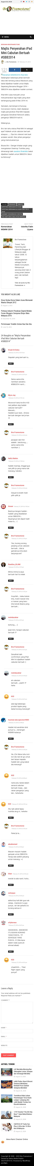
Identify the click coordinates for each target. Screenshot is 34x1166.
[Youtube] (23, 1)
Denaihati (12, 204)
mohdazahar (13, 617)
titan (10, 874)
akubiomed (12, 844)
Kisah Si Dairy (13, 350)
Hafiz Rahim (13, 458)
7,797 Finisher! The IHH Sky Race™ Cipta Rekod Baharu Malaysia (23, 1114)
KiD (12, 696)
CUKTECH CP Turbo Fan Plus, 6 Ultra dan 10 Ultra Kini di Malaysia (22, 1126)
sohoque (11, 893)
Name (3, 1027)
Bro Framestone (11, 62)
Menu (6, 37)
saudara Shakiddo (21, 151)
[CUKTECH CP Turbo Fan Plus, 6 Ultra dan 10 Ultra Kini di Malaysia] (6, 1124)
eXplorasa (12, 922)
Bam (5, 1163)
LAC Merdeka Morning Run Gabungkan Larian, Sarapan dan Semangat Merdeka (23, 1071)
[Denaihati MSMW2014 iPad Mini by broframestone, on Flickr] (14, 75)
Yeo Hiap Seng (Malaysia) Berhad (13, 217)
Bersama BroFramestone (10, 44)
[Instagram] (29, 1)
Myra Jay (12, 395)
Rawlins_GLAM (14, 564)
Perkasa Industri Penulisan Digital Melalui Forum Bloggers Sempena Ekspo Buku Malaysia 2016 (16, 313)
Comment (5, 1000)
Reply (11, 363)
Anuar (10, 506)
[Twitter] (26, 1)
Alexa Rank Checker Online (17, 1139)
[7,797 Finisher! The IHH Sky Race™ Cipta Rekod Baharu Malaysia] (6, 1112)
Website (4, 1045)
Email (4, 1036)
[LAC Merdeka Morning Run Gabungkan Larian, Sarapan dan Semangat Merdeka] (6, 1070)
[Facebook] (21, 1)
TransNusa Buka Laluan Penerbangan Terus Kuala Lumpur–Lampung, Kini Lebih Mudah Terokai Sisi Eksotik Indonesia (22, 1100)
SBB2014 (20, 204)
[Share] (15, 70)
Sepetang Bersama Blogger (12, 207)
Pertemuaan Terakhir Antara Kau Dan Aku (16, 324)
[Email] (32, 1)
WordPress (26, 1161)
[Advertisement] (17, 25)
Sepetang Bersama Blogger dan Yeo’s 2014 (15, 210)
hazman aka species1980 (18, 720)
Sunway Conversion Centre (12, 214)
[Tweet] (27, 70)
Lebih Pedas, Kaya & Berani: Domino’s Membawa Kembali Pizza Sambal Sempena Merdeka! (23, 1084)
